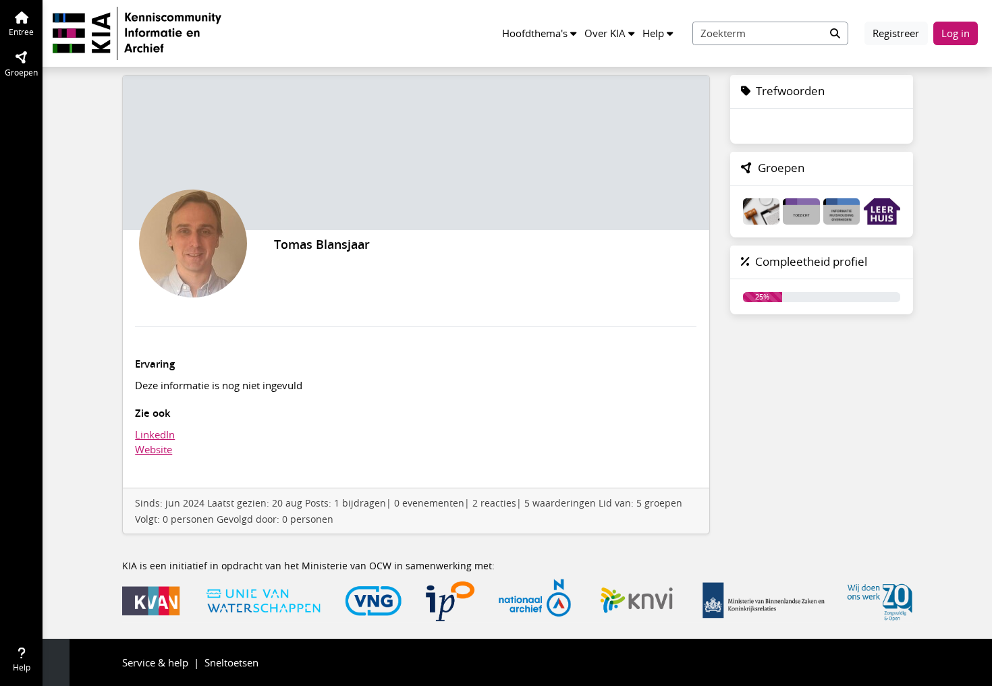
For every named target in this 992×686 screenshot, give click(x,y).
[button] (539, 33)
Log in (955, 33)
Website (153, 449)
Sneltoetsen (231, 662)
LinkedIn (155, 434)
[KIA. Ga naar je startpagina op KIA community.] (137, 31)
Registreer (896, 33)
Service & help (155, 662)
